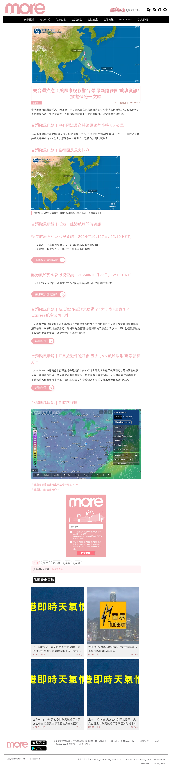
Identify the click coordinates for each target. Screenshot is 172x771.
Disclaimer (144, 764)
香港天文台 (57, 569)
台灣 (45, 562)
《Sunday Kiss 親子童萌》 (65, 744)
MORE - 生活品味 (120, 103)
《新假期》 (102, 741)
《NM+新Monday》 (128, 741)
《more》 (156, 741)
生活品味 (37, 103)
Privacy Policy (159, 764)
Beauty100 (125, 19)
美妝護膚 (29, 19)
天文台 (56, 562)
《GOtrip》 (113, 741)
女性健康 (93, 19)
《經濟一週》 (83, 744)
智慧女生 (77, 19)
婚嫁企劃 (61, 19)
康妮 (67, 562)
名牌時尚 (45, 19)
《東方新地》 (144, 741)
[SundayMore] (25, 9)
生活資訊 (108, 19)
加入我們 (143, 19)
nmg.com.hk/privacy (81, 536)
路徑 (77, 562)
